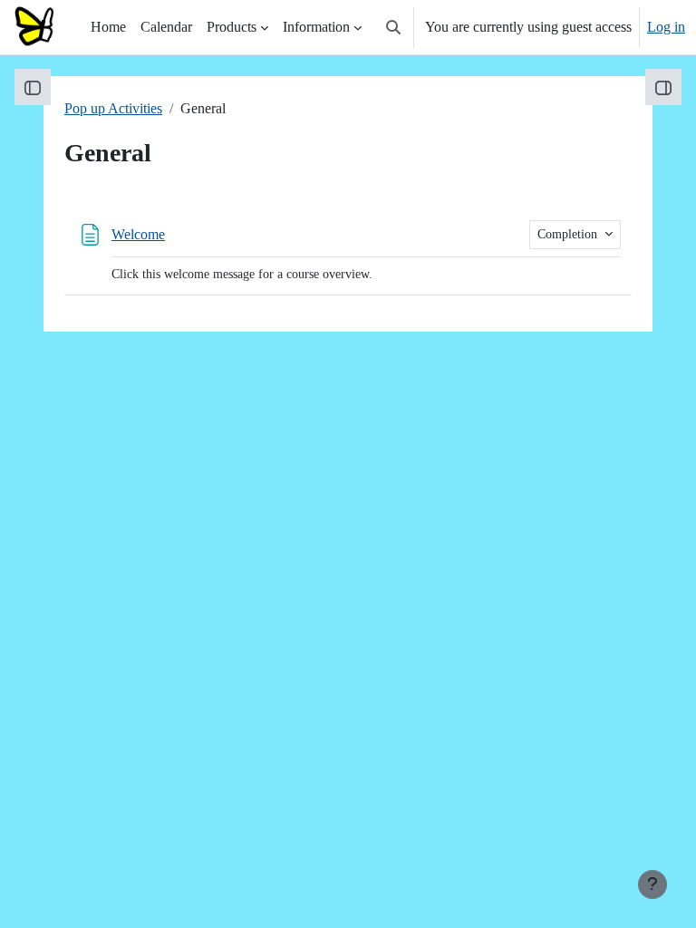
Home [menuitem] (108, 26)
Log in (666, 26)
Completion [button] (569, 234)
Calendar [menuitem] (166, 26)
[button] (393, 27)
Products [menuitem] (231, 26)
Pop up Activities (113, 108)
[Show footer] (652, 884)
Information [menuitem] (316, 26)
